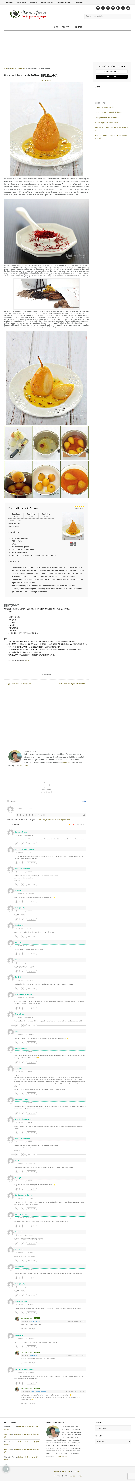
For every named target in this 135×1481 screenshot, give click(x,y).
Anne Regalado (21, 1049)
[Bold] (17, 815)
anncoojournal (26, 1318)
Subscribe (111, 76)
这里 (27, 661)
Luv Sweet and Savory (23, 994)
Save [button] (71, 544)
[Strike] (26, 815)
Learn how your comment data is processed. (53, 820)
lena (17, 1031)
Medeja (18, 890)
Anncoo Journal (75, 1476)
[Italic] (20, 815)
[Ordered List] (29, 815)
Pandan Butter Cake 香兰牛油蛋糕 (108, 112)
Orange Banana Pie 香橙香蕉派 (107, 118)
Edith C (18, 977)
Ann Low (7, 1434)
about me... (67, 763)
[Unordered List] (32, 815)
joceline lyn (19, 925)
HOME (56, 1472)
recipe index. (25, 765)
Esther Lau (19, 960)
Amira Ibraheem (21, 1100)
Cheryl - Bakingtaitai (23, 1119)
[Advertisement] (67, 46)
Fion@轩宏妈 (20, 908)
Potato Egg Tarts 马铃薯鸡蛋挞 (107, 123)
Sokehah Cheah (21, 832)
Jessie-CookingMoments (24, 849)
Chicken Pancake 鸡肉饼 (104, 107)
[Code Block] (38, 815)
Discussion (47, 80)
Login (84, 801)
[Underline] (23, 815)
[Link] (41, 815)
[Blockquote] (35, 815)
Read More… (62, 1456)
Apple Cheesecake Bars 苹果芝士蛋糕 (19, 684)
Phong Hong (19, 1014)
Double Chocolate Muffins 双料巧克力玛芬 (72, 684)
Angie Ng (18, 942)
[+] (47, 815)
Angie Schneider (21, 1214)
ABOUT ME (66, 1472)
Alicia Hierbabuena (22, 869)
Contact (76, 1472)
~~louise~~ (19, 1068)
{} (44, 815)
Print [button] (75, 544)
